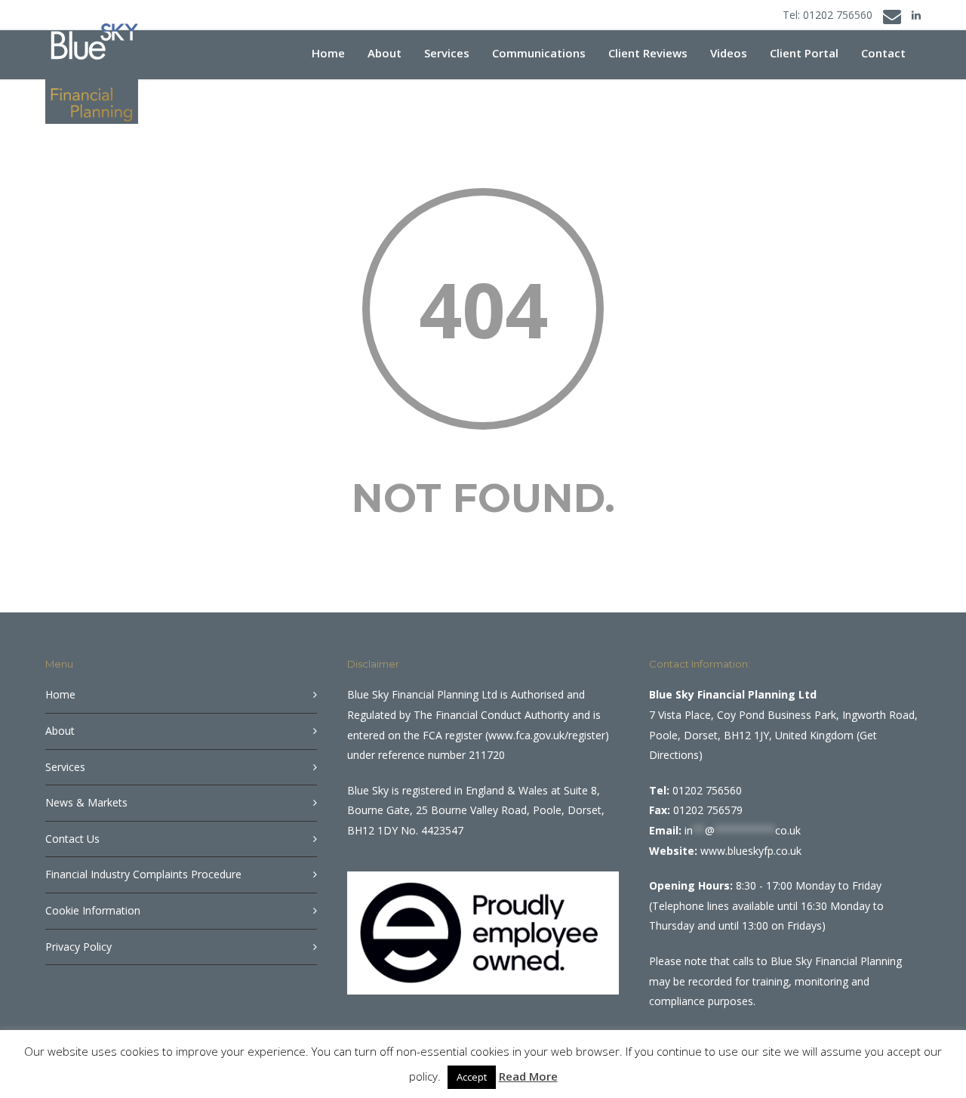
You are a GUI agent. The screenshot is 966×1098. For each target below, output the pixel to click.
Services (446, 52)
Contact (883, 52)
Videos (728, 52)
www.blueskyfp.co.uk (750, 851)
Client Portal (804, 52)
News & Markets (86, 802)
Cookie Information (92, 910)
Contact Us (72, 838)
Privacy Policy (78, 946)
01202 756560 (837, 15)
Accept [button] (472, 1077)
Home (328, 52)
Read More (528, 1076)
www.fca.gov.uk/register (546, 735)
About (384, 52)
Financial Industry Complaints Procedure (143, 874)
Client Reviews (648, 52)
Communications (539, 52)
